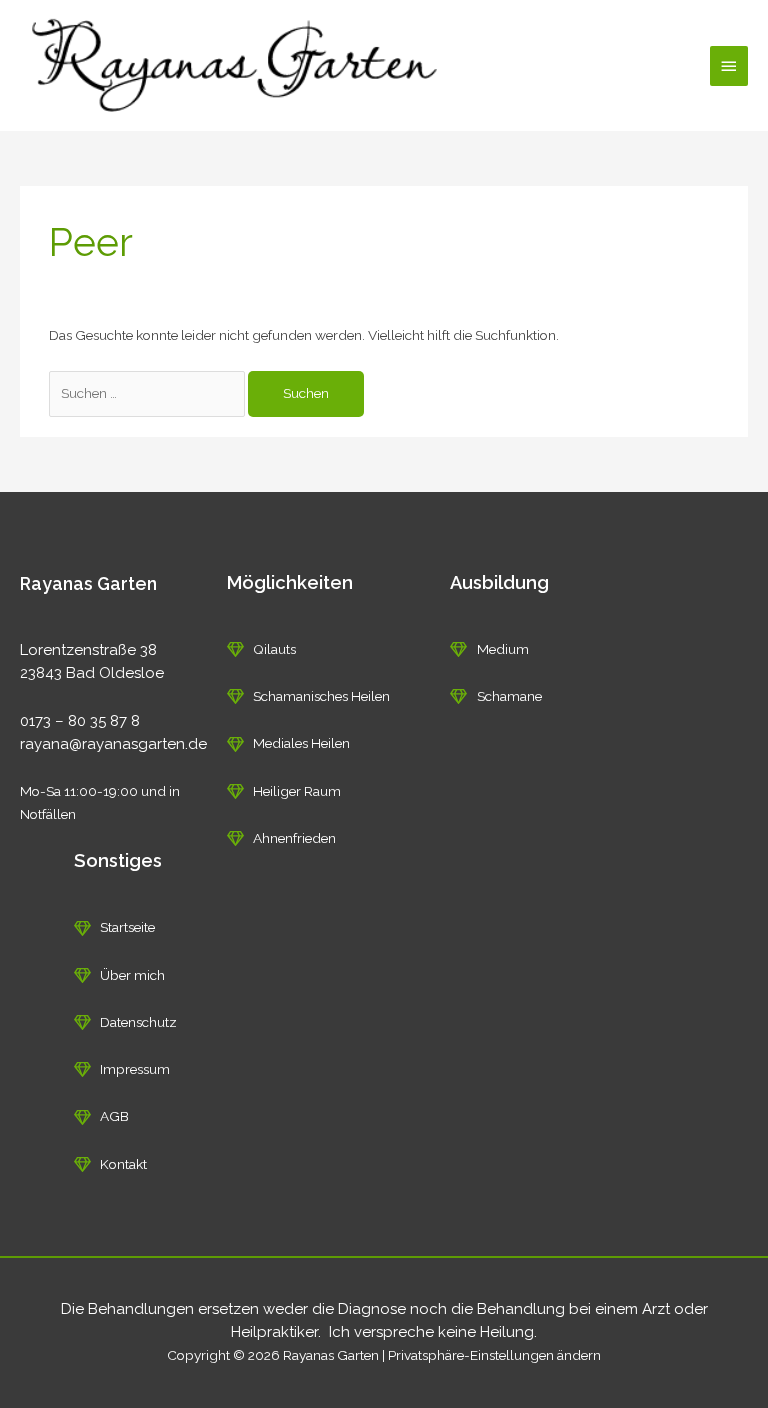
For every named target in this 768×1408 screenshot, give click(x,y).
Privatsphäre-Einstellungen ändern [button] (494, 1355)
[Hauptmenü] (729, 66)
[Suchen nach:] (148, 393)
